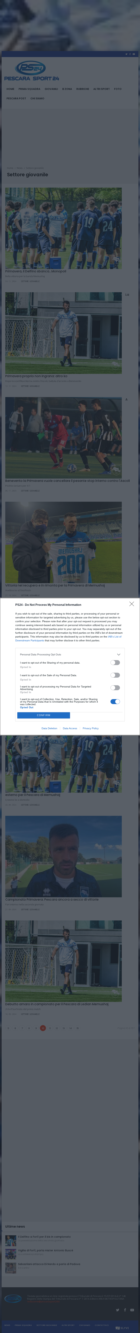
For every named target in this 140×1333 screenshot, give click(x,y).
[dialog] (70, 666)
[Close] (132, 605)
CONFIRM (43, 715)
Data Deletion (49, 728)
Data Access (70, 728)
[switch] (115, 662)
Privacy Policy (91, 728)
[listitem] (70, 654)
